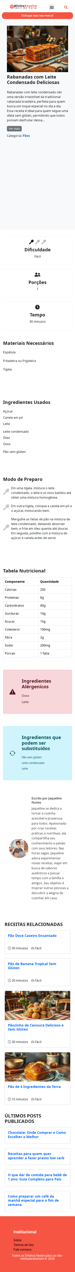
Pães (26, 136)
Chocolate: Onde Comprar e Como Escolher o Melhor (37, 1134)
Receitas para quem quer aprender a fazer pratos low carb (36, 1155)
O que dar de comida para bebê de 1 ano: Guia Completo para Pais (37, 1176)
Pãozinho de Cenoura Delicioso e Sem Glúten (36, 1027)
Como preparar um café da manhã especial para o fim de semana (33, 1200)
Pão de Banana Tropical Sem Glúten (32, 965)
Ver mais (14, 128)
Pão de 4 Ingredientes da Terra (34, 1086)
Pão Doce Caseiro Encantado (32, 935)
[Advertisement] (37, 185)
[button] (52, 7)
